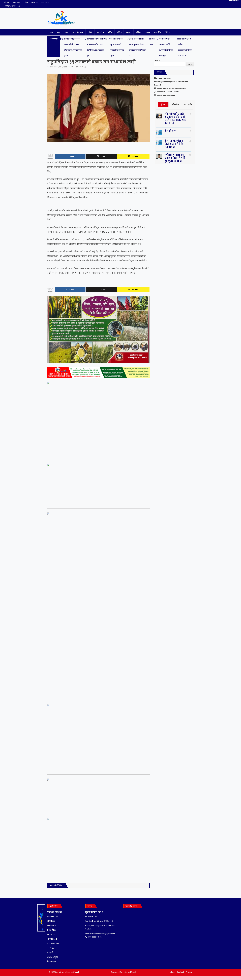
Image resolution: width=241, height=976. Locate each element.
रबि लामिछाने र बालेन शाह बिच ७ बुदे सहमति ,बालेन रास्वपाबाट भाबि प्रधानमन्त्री (176, 118)
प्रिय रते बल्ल (170, 131)
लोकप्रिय (175, 104)
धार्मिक (110, 32)
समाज (66, 32)
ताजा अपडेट (188, 104)
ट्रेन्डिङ (163, 104)
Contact (16, 2)
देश (58, 32)
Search (157, 60)
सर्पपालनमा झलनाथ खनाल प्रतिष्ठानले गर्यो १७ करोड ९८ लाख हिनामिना (175, 159)
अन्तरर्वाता (100, 32)
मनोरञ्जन (129, 32)
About (6, 2)
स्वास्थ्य (147, 32)
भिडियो (167, 32)
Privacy (26, 2)
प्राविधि (90, 32)
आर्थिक (138, 32)
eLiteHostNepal (129, 972)
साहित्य (119, 32)
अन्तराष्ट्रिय (157, 32)
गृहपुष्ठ (51, 32)
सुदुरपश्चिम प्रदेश (78, 32)
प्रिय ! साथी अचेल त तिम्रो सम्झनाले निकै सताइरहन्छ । (174, 144)
